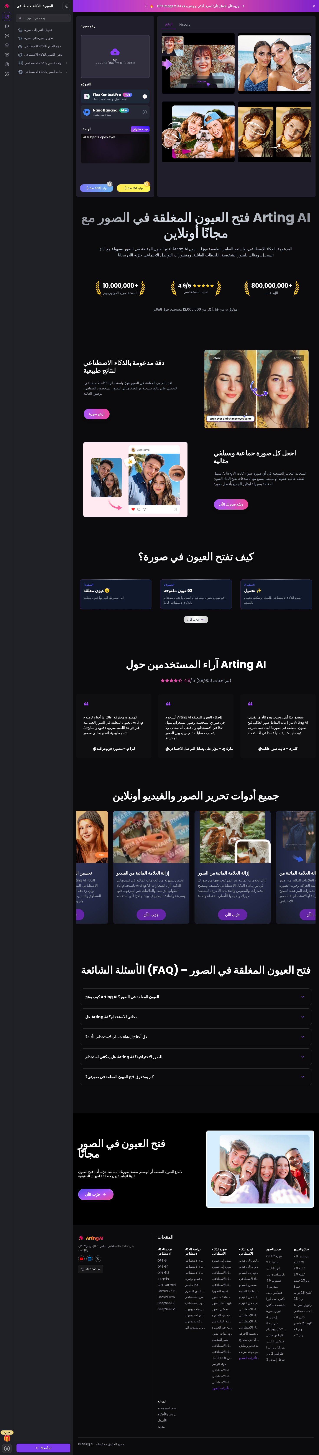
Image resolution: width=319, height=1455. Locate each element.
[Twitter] (98, 1258)
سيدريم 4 (272, 1286)
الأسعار (162, 1420)
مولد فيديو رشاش (249, 1346)
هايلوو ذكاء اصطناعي (304, 1311)
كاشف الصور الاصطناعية (195, 1303)
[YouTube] (81, 1258)
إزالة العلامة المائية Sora (249, 1291)
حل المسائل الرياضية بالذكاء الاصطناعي (195, 1266)
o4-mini (163, 1279)
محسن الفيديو (248, 1285)
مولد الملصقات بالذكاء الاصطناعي (222, 1382)
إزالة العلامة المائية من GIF (222, 1321)
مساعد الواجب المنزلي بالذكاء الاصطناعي (195, 1272)
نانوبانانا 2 (272, 1262)
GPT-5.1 (163, 1266)
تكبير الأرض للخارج (249, 1339)
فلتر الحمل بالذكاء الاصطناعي (222, 1376)
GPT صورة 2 (274, 1256)
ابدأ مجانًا (46, 1448)
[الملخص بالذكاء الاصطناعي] (7, 64)
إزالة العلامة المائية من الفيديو (249, 1297)
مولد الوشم (219, 1364)
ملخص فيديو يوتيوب (195, 1279)
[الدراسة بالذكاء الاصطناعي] (7, 45)
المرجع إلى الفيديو (249, 1272)
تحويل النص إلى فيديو (249, 1260)
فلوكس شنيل (274, 1335)
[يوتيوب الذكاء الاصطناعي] (7, 54)
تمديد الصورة (220, 1291)
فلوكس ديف (274, 1292)
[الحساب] (7, 1448)
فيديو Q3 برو (302, 1280)
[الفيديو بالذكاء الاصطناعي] (7, 26)
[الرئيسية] (7, 6)
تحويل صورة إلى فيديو (249, 1266)
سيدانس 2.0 (301, 1256)
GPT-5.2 (163, 1272)
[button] (196, 996)
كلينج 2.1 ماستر (303, 1323)
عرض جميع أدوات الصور (222, 1333)
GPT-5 (162, 1260)
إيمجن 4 (271, 1317)
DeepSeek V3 (167, 1309)
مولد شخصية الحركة (249, 1333)
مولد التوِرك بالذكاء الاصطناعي (249, 1327)
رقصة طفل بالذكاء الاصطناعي (249, 1315)
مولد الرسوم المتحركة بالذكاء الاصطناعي (249, 1279)
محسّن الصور (220, 1309)
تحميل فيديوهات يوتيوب (195, 1309)
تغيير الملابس (220, 1339)
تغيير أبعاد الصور (222, 1303)
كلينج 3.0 (299, 1274)
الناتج (168, 24)
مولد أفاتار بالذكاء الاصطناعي (222, 1352)
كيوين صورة (273, 1311)
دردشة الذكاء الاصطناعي (195, 1260)
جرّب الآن (114, 914)
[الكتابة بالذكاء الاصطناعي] (7, 74)
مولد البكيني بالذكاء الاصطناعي (249, 1321)
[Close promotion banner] (314, 6)
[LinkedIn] (89, 1258)
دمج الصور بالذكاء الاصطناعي (222, 1272)
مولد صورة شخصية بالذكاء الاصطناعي (222, 1346)
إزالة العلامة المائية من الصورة (222, 1315)
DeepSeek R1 (166, 1303)
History (185, 24)
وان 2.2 (298, 1335)
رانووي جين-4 (303, 1305)
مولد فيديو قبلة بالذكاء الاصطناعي (249, 1309)
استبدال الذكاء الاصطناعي (222, 1285)
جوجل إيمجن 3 (275, 1359)
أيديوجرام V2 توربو (276, 1329)
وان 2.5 (298, 1299)
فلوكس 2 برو (274, 1353)
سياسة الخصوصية (168, 1408)
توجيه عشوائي (140, 129)
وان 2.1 (298, 1329)
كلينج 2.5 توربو (303, 1292)
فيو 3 (297, 1286)
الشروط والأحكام (168, 1414)
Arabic (91, 1269)
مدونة (161, 1426)
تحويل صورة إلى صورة (222, 1266)
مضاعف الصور (221, 1297)
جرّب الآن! (196, 619)
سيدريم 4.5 (273, 1280)
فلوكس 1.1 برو (275, 1341)
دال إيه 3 (271, 1323)
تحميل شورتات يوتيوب (195, 1315)
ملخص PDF (192, 1285)
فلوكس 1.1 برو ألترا (276, 1347)
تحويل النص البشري (195, 1291)
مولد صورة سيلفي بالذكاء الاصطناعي (222, 1370)
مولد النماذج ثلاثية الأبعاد (222, 1358)
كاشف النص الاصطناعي (195, 1297)
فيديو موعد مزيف (249, 1352)
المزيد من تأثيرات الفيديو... (249, 1358)
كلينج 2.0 (299, 1317)
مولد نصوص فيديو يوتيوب (195, 1321)
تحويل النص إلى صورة (222, 1260)
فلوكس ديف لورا (276, 1299)
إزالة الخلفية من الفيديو (249, 1303)
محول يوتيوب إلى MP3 (195, 1327)
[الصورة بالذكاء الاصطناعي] (7, 16)
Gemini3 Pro (166, 1297)
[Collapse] (66, 6)
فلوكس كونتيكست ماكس (276, 1305)
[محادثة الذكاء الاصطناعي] (7, 35)
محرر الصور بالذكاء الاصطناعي (222, 1279)
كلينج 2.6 (299, 1268)
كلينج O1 (299, 1262)
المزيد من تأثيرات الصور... (222, 1388)
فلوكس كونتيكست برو (276, 1274)
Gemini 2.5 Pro (168, 1291)
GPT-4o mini (167, 1285)
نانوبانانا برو (273, 1268)
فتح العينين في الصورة (222, 1327)
